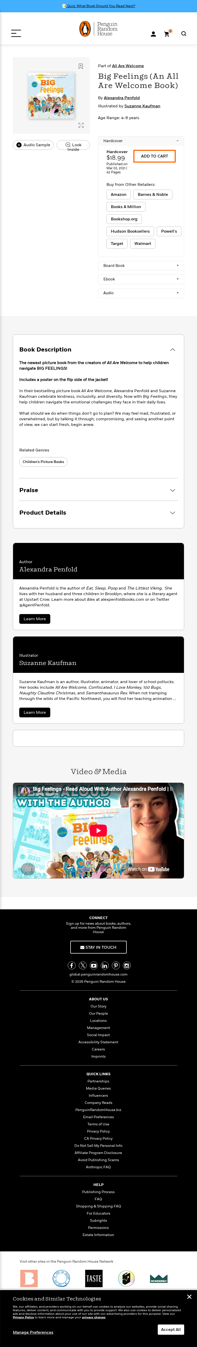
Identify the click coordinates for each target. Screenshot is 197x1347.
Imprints (98, 1056)
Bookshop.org (124, 219)
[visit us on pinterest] (116, 965)
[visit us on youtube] (94, 965)
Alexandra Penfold (122, 98)
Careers (98, 1049)
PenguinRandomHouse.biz (98, 1109)
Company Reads (98, 1102)
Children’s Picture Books (43, 461)
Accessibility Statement (98, 1042)
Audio (141, 293)
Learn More (37, 620)
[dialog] (98, 1318)
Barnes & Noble (153, 194)
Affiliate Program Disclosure (98, 1152)
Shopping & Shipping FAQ (98, 1206)
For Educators (98, 1213)
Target (117, 243)
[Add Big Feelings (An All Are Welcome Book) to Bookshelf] (81, 66)
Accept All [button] (171, 1329)
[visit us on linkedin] (105, 965)
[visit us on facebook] (72, 965)
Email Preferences (98, 1117)
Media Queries (98, 1088)
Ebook (141, 279)
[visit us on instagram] (127, 965)
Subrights (98, 1220)
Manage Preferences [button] (33, 1332)
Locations (98, 1020)
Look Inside (74, 146)
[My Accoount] (153, 33)
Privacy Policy (98, 1131)
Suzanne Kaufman (142, 106)
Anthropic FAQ (98, 1167)
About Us (98, 999)
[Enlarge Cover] (81, 125)
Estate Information (98, 1234)
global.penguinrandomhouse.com (98, 974)
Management (98, 1027)
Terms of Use (98, 1124)
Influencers (98, 1095)
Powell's (169, 231)
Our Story (98, 1006)
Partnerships (98, 1081)
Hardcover (141, 141)
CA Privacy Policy (98, 1138)
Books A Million (126, 207)
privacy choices (93, 1317)
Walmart (142, 243)
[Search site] (183, 33)
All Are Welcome (128, 66)
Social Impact (98, 1035)
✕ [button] (189, 1297)
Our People (98, 1013)
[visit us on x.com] (83, 965)
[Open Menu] (16, 33)
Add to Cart (154, 156)
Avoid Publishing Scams (98, 1160)
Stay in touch (100, 947)
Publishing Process (98, 1192)
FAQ (98, 1199)
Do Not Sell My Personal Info (98, 1145)
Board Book (141, 265)
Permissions (98, 1227)
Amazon (118, 194)
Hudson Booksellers (130, 231)
